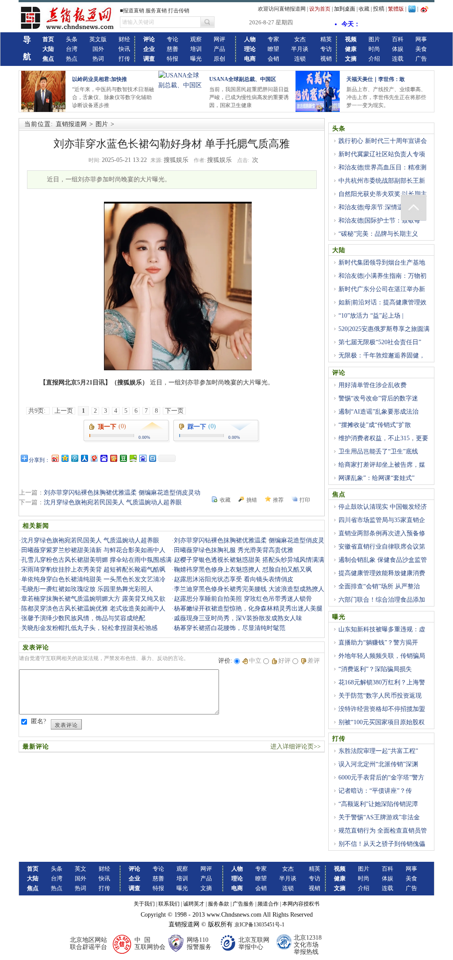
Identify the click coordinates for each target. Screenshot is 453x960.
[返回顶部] (413, 207)
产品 (219, 49)
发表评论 (66, 725)
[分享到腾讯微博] (74, 458)
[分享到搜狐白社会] (152, 458)
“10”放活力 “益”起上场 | (370, 315)
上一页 (63, 410)
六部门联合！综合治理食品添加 (381, 599)
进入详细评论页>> (295, 746)
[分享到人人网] (84, 458)
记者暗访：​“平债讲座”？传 (375, 790)
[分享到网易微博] (94, 458)
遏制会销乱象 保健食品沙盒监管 (382, 560)
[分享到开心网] (113, 458)
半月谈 (299, 49)
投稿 (378, 8)
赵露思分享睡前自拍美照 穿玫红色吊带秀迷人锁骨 (243, 598)
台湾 (71, 49)
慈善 (172, 49)
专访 (326, 49)
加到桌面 (344, 9)
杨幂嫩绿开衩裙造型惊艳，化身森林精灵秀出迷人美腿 (248, 608)
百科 (397, 39)
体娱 (397, 49)
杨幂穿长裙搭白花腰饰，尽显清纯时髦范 (229, 628)
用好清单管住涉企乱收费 (372, 385)
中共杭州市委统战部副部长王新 (381, 180)
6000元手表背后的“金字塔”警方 (381, 777)
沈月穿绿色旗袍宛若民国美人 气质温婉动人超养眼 (113, 502)
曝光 (196, 58)
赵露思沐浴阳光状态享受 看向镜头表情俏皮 (233, 579)
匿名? (38, 721)
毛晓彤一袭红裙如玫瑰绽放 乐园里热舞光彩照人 (87, 589)
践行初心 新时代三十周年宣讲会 (382, 141)
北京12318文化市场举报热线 (308, 944)
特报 (172, 58)
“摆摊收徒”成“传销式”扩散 (374, 425)
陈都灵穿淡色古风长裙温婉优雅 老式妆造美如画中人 (93, 608)
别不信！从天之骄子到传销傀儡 (381, 844)
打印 (304, 500)
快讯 (124, 49)
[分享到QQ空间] (64, 458)
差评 (313, 660)
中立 (255, 660)
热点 (71, 58)
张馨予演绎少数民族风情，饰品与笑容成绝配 (83, 618)
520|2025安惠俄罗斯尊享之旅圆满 (384, 329)
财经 (124, 39)
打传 (124, 58)
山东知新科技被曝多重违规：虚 (381, 629)
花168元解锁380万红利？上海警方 (378, 687)
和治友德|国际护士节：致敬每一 (382, 220)
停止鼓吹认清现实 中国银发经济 (382, 506)
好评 (284, 660)
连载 (397, 58)
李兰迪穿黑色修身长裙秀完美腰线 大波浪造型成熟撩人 (249, 589)
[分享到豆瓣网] (123, 458)
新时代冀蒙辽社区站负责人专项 (381, 154)
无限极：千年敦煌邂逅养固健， (381, 355)
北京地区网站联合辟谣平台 (88, 943)
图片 (374, 39)
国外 (98, 49)
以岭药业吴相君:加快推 (99, 79)
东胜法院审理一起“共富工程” (378, 751)
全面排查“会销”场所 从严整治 (379, 586)
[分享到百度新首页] (142, 458)
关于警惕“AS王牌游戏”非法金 (379, 817)
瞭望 (273, 49)
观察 (196, 39)
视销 (326, 58)
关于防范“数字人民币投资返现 (380, 695)
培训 (196, 49)
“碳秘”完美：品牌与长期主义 (378, 233)
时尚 (374, 49)
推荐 (278, 500)
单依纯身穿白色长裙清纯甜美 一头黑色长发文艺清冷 (93, 579)
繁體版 (396, 9)
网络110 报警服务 (199, 943)
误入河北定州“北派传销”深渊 (378, 764)
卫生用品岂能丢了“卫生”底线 (378, 451)
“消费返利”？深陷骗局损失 (375, 669)
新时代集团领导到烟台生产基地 (381, 262)
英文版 (98, 39)
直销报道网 (71, 124)
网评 (219, 39)
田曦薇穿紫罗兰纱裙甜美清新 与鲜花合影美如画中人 (93, 550)
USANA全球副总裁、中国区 (242, 79)
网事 (421, 39)
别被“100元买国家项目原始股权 (381, 722)
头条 (71, 39)
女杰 (300, 39)
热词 (98, 58)
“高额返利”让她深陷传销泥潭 (378, 804)
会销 (273, 58)
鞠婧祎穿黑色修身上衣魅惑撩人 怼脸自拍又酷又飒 (243, 569)
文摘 (206, 888)
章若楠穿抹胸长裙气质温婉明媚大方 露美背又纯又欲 (93, 598)
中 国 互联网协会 (149, 943)
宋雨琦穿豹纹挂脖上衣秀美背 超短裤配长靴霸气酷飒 (93, 569)
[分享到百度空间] (133, 458)
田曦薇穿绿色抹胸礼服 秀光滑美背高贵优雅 (233, 550)
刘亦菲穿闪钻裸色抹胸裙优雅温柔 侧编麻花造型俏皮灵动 (122, 492)
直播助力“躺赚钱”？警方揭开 (378, 642)
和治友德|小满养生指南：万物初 (382, 276)
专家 (273, 39)
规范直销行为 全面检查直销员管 (382, 830)
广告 (421, 58)
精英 (326, 39)
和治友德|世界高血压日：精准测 (382, 167)
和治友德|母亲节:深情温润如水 (380, 207)
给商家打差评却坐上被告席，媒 (381, 464)
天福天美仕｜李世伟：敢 (375, 79)
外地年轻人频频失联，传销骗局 (381, 656)
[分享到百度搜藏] (103, 458)
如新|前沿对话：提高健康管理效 (382, 302)
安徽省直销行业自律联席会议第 (381, 546)
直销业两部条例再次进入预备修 (381, 533)
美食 (421, 49)
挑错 (251, 500)
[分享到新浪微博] (55, 458)
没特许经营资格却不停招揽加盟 (381, 709)
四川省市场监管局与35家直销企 (381, 520)
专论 (172, 39)
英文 (80, 868)
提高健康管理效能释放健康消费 (381, 573)
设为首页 (319, 9)
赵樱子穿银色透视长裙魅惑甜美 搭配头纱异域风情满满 (249, 560)
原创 (219, 58)
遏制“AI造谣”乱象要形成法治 (378, 411)
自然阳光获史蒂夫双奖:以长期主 (382, 194)
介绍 (374, 58)
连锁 (300, 58)
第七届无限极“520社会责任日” (379, 342)
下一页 (174, 410)
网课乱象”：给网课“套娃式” (376, 478)
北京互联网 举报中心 (253, 943)
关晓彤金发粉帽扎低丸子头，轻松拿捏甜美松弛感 (89, 628)
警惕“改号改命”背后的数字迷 (378, 398)
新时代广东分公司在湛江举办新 (381, 289)
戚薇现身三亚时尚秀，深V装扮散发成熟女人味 (238, 618)
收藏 (364, 9)
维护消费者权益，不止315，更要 (383, 438)
